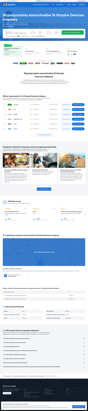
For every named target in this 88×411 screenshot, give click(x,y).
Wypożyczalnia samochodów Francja (19, 376)
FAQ (53, 4)
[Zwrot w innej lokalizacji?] (5, 36)
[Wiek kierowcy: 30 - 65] (18, 36)
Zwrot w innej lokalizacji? (11, 36)
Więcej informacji (66, 104)
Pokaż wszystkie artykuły (44, 189)
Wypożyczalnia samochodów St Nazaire (36, 376)
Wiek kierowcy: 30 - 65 (23, 36)
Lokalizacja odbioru (8, 31)
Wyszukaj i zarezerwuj (78, 104)
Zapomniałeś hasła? (49, 390)
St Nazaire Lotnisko (14, 275)
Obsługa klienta (59, 4)
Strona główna (7, 376)
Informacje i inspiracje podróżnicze (40, 4)
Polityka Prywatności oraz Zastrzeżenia (31, 396)
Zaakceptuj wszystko (79, 406)
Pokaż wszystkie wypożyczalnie (44, 134)
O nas (25, 389)
